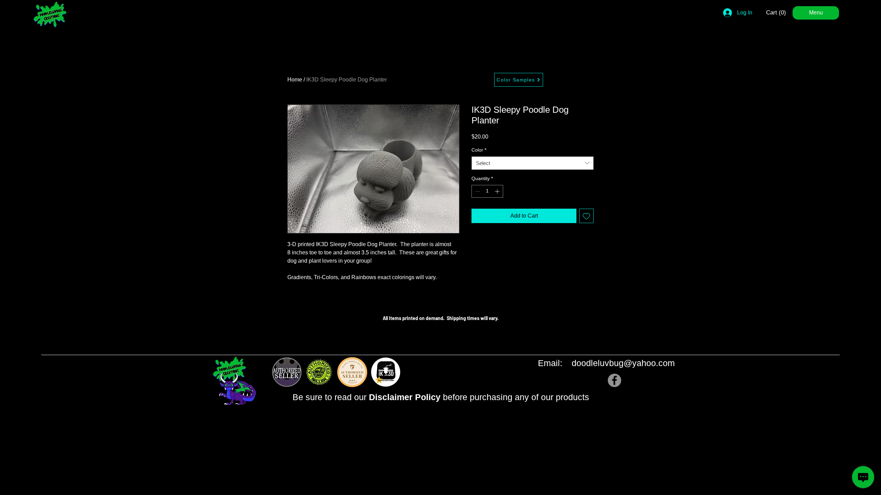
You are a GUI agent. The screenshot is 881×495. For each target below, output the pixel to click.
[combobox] (532, 163)
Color (478, 150)
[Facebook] (614, 380)
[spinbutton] (487, 191)
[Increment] (497, 191)
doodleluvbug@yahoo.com (623, 363)
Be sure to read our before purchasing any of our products (441, 397)
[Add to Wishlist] (586, 216)
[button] (777, 12)
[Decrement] (477, 191)
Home (294, 79)
